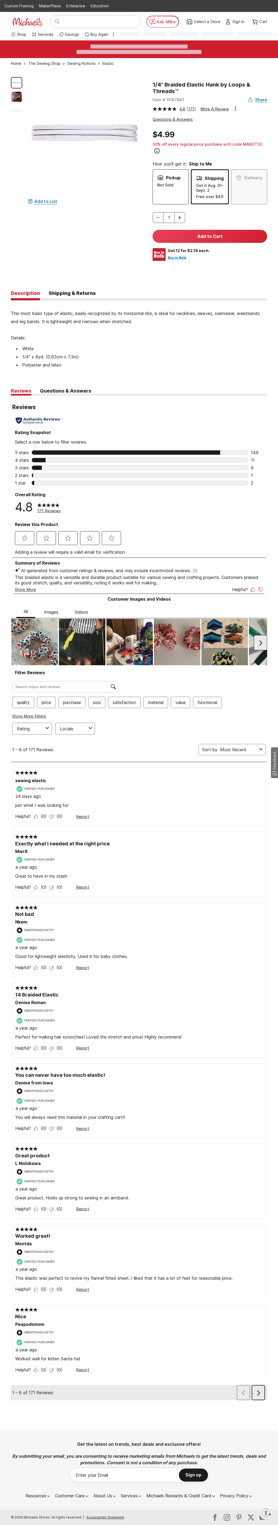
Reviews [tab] (21, 391)
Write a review (214, 109)
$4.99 (164, 134)
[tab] (25, 293)
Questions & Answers (173, 119)
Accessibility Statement (105, 1517)
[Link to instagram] (227, 1517)
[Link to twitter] (251, 1517)
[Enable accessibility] (266, 1513)
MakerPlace (50, 6)
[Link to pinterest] (239, 1517)
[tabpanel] (139, 335)
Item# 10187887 (168, 99)
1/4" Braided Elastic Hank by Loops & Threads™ (201, 87)
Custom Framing (19, 6)
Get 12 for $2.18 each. (189, 250)
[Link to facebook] (215, 1517)
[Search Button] (57, 21)
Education (100, 6)
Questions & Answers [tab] (65, 391)
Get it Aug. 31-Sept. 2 (209, 188)
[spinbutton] (169, 217)
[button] (239, 22)
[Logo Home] (27, 22)
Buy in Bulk (177, 258)
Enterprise (75, 6)
